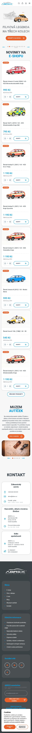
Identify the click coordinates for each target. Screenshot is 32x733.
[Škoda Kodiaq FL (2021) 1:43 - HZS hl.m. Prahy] (16, 152)
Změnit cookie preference (15, 647)
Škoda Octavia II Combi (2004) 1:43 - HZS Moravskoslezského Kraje (15, 82)
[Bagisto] (7, 3)
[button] (22, 3)
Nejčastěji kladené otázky (14, 631)
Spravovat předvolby (22, 727)
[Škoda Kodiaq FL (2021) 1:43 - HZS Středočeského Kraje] (16, 358)
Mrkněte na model (14, 38)
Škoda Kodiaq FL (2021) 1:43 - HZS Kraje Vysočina (14, 207)
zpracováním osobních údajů (17, 687)
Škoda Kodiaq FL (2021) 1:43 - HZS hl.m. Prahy (14, 166)
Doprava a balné (12, 637)
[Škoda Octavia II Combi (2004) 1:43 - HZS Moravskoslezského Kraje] (16, 69)
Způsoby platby (11, 634)
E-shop (9, 590)
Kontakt (9, 606)
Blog (8, 599)
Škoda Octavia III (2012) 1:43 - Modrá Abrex (15, 291)
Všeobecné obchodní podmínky (16, 622)
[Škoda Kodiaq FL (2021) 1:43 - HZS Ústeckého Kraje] (16, 236)
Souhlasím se (17, 688)
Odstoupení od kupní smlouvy (16, 644)
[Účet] (26, 4)
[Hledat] (19, 3)
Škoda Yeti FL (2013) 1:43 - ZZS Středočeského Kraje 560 (13, 124)
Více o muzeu (14, 436)
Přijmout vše (10, 727)
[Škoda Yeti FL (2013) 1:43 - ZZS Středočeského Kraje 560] (16, 111)
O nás (8, 596)
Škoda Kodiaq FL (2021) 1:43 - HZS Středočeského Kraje (14, 372)
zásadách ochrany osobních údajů (14, 722)
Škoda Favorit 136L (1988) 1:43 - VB (14, 331)
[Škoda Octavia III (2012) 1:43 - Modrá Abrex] (16, 277)
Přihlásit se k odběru (14, 700)
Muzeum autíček (12, 603)
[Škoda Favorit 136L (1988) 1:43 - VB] (16, 319)
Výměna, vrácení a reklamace (15, 640)
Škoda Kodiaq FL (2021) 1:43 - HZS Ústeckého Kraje (14, 249)
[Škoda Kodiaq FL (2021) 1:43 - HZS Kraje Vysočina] (16, 194)
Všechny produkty (16, 394)
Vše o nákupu (11, 593)
